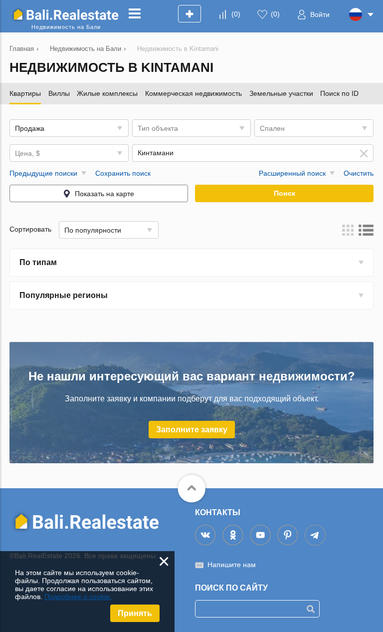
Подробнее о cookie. (78, 597)
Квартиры (25, 93)
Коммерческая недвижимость (193, 93)
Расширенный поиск (292, 173)
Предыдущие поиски (43, 173)
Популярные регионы (63, 295)
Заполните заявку (191, 429)
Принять (135, 613)
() (235, 14)
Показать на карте (104, 194)
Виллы (59, 93)
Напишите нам (231, 565)
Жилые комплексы (107, 93)
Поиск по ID (339, 93)
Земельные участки (281, 93)
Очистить (359, 173)
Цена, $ (27, 153)
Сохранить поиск (123, 173)
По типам (38, 262)
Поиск (284, 193)
